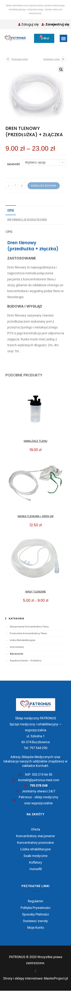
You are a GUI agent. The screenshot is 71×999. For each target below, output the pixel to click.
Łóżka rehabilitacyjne (22, 640)
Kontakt (42, 765)
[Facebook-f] (35, 971)
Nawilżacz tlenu (35, 440)
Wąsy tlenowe (35, 591)
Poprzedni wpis (19, 59)
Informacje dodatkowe (27, 219)
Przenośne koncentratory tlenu (28, 633)
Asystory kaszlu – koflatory (25, 660)
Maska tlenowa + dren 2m (36, 516)
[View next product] (63, 59)
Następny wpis (52, 59)
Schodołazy (17, 647)
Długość (13, 164)
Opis (10, 210)
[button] (63, 38)
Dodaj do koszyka (43, 185)
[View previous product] (8, 59)
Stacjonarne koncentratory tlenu (29, 626)
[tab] (35, 210)
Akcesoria (16, 653)
